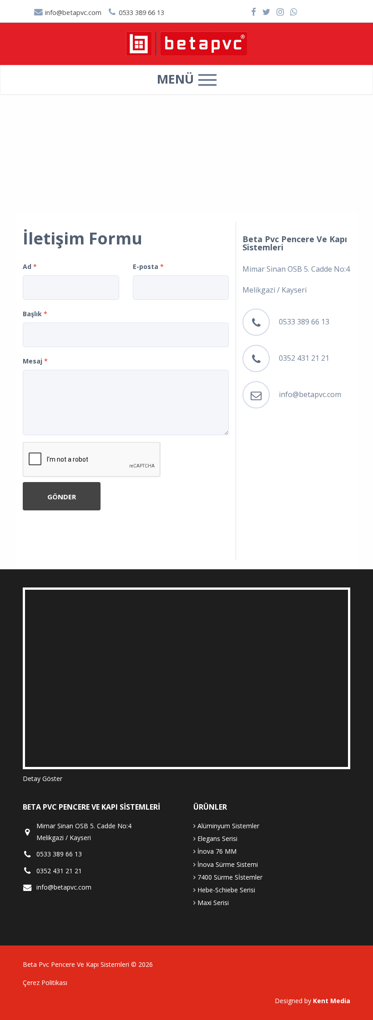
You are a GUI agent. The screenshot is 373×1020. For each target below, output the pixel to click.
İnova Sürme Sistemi (227, 864)
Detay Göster (42, 778)
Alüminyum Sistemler (227, 825)
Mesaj (35, 361)
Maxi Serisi (212, 902)
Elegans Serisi (216, 838)
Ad (30, 266)
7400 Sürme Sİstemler (229, 877)
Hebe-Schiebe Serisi (225, 890)
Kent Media (331, 1000)
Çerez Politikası (45, 982)
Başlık (35, 313)
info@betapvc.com (72, 12)
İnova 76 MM (216, 851)
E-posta (148, 266)
